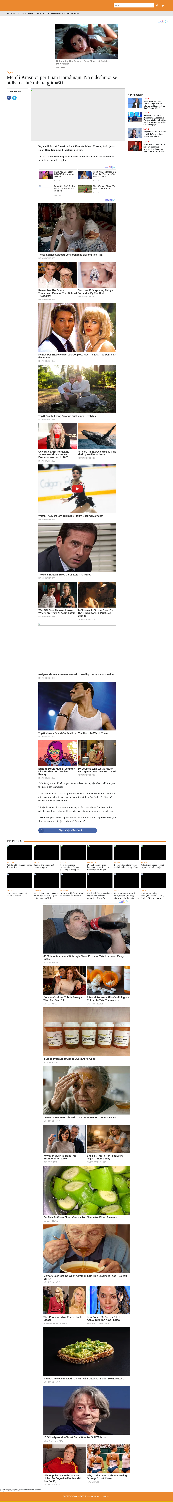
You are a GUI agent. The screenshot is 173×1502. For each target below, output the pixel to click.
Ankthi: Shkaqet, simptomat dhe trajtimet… (19, 866)
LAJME (22, 13)
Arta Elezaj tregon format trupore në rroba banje (152, 866)
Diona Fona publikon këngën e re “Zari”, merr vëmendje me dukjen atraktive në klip (98, 868)
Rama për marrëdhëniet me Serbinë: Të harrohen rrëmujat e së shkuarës (19, 1490)
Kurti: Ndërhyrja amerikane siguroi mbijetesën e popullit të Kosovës (99, 895)
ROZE (46, 13)
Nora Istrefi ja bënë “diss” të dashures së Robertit (72, 894)
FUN (39, 13)
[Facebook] (9, 98)
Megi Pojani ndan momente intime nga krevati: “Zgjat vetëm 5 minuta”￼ (46, 895)
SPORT (31, 13)
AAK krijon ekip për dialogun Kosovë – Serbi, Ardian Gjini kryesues (152, 895)
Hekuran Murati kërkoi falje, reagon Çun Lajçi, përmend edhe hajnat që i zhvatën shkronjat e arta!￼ (126, 897)
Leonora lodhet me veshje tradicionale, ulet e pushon (126, 866)
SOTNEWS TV (58, 13)
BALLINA (11, 13)
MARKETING (73, 13)
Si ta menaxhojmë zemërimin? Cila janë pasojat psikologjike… (70, 867)
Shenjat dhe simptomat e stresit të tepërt (44, 866)
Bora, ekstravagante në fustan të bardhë (17, 894)
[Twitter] (14, 98)
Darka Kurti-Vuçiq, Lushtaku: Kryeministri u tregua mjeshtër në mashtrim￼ (20, 1489)
